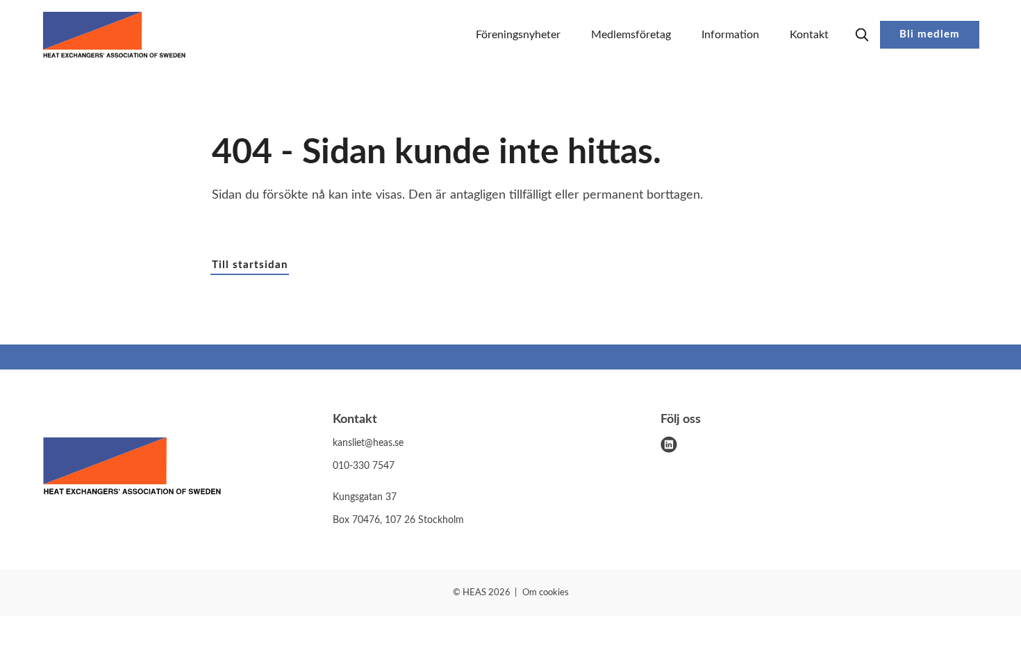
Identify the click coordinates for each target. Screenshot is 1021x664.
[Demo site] (114, 34)
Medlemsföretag (631, 34)
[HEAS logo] (132, 468)
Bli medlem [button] (929, 34)
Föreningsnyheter (518, 34)
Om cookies (545, 592)
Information (730, 34)
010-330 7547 (364, 466)
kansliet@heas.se (368, 443)
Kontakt (809, 34)
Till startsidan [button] (250, 265)
